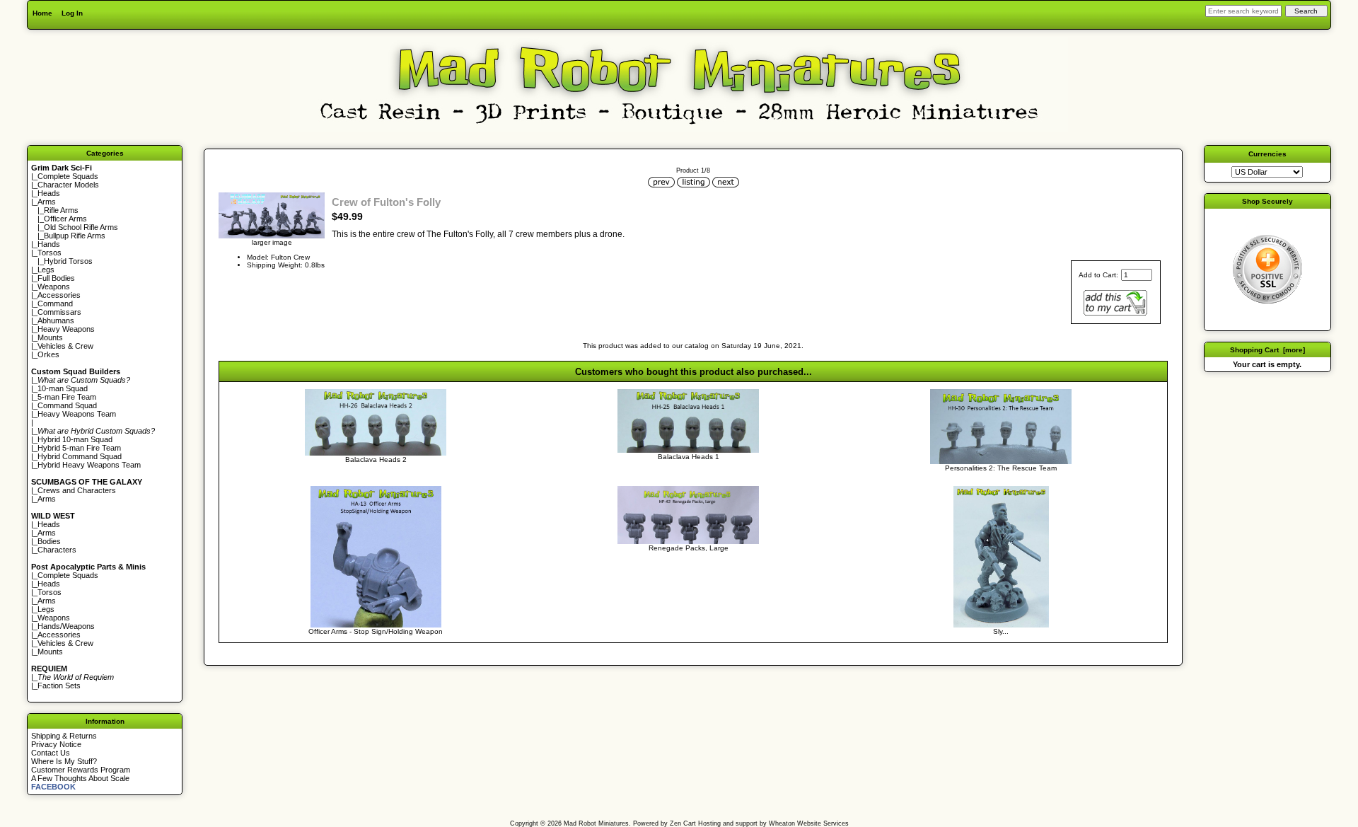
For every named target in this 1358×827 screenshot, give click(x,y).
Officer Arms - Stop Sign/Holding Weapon (375, 631)
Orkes (48, 354)
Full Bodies (56, 278)
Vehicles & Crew (65, 346)
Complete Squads (67, 176)
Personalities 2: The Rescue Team (1001, 468)
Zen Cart (683, 823)
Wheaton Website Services (809, 823)
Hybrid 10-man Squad (74, 439)
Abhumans (55, 320)
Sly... (1001, 631)
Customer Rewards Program (80, 769)
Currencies (1267, 154)
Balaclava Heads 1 (688, 457)
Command (55, 303)
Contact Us (50, 752)
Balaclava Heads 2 (376, 459)
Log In (72, 13)
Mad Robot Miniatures (596, 823)
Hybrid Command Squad (79, 456)
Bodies (49, 541)
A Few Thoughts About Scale (80, 778)
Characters (56, 549)
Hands (48, 244)
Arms (46, 499)
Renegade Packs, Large (689, 548)
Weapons (53, 286)
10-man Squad (62, 388)
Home (42, 13)
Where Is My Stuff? (64, 761)
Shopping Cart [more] (1267, 350)
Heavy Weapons (66, 329)
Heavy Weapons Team (76, 414)
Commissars (59, 312)
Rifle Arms (61, 210)
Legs (45, 269)
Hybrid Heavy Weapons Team (89, 465)
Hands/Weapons (66, 626)
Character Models (68, 184)
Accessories (59, 295)
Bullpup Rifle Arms (74, 235)
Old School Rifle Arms (81, 227)
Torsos (49, 252)
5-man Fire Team (66, 397)
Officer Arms (65, 218)
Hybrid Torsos (68, 261)
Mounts (50, 337)
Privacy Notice (56, 744)
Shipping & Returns (64, 735)
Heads (48, 193)
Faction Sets (59, 685)
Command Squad (67, 405)
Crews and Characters (76, 490)
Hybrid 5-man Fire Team (79, 448)
